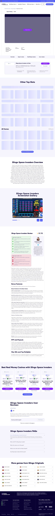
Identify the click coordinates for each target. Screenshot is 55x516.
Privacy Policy (4, 514)
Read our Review (34, 390)
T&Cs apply (7, 385)
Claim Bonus (8, 388)
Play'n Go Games (26, 503)
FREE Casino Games (30, 4)
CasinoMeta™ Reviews (21, 4)
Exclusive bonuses (50, 4)
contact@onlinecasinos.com (22, 514)
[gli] (45, 509)
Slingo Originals (13, 8)
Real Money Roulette (16, 506)
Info (8, 375)
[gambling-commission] (40, 509)
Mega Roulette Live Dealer (28, 509)
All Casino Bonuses (27, 394)
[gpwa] (50, 507)
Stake (4, 503)
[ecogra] (41, 507)
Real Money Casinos (12, 4)
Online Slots (38, 4)
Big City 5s (25, 506)
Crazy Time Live (15, 503)
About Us (12, 514)
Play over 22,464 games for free (27, 151)
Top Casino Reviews (5, 500)
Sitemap (8, 514)
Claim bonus (45, 63)
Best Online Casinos (8, 8)
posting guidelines (26, 416)
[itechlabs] (46, 507)
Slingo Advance (16, 280)
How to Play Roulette (16, 509)
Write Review (40, 419)
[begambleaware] (50, 509)
